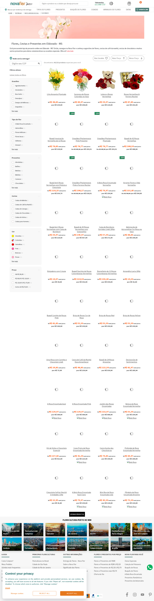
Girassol (19, 145)
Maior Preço (116, 58)
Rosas (18, 257)
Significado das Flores (71, 567)
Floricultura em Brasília (118, 546)
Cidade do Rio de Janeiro (41, 567)
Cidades (94, 9)
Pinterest (150, 594)
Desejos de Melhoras (23, 103)
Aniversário (20, 90)
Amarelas (19, 236)
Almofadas (19, 162)
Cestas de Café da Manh (24, 205)
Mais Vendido (99, 58)
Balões (18, 166)
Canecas (18, 179)
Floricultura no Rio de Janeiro (76, 532)
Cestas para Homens (22, 221)
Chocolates (20, 183)
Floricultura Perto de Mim (77, 520)
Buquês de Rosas (131, 567)
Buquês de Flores (78, 9)
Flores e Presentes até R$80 (104, 561)
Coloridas (19, 240)
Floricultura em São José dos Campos (142, 532)
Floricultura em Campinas (31, 532)
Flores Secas (20, 137)
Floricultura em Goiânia (9, 546)
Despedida (19, 107)
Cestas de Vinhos (21, 217)
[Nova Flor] (21, 3)
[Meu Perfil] (120, 3)
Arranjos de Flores (112, 9)
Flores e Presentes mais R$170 (105, 571)
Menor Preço (134, 58)
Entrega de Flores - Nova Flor (74, 561)
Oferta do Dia (99, 574)
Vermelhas (20, 244)
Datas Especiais (131, 561)
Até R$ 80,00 (20, 274)
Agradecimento (21, 86)
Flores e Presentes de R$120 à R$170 (107, 567)
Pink (18, 249)
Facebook (127, 594)
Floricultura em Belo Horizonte (142, 546)
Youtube (142, 594)
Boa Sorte (19, 94)
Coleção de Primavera (133, 564)
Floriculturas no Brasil (40, 561)
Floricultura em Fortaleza (31, 546)
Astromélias (20, 128)
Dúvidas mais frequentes (11, 567)
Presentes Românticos (133, 577)
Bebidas (19, 171)
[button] (111, 3)
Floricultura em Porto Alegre (118, 532)
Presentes (60, 9)
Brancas (19, 253)
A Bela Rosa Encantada (24, 124)
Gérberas (19, 141)
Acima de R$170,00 (23, 287)
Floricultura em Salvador (53, 532)
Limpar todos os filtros (18, 75)
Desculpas (19, 98)
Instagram (135, 594)
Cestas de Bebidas (22, 200)
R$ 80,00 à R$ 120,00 (23, 278)
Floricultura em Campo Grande (96, 546)
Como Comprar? (7, 561)
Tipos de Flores (43, 9)
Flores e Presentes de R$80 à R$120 (107, 564)
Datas (128, 9)
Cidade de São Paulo (39, 564)
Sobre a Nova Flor (69, 564)
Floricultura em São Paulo (11, 532)
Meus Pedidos (7, 564)
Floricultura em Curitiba (74, 546)
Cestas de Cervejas (22, 209)
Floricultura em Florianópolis (53, 546)
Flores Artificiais (21, 132)
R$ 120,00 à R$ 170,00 (23, 283)
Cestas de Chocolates (23, 213)
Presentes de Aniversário (134, 581)
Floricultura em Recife (96, 532)
